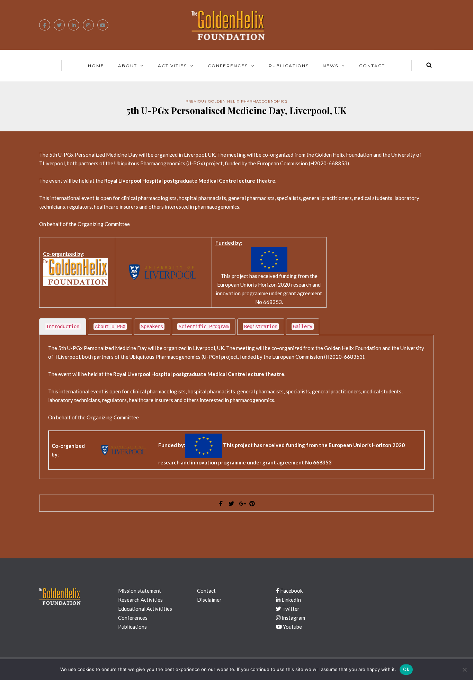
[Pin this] (252, 503)
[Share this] (221, 503)
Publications (289, 65)
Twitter (290, 608)
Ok (406, 669)
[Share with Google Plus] (241, 503)
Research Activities (140, 599)
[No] (464, 669)
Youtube (292, 627)
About (127, 65)
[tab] (62, 326)
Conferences (228, 65)
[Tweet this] (231, 503)
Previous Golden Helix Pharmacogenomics (236, 101)
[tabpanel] (236, 407)
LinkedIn (290, 599)
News (330, 65)
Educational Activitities (145, 608)
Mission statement (139, 590)
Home (96, 65)
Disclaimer (209, 599)
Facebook (291, 590)
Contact (372, 65)
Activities (172, 65)
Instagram (292, 617)
